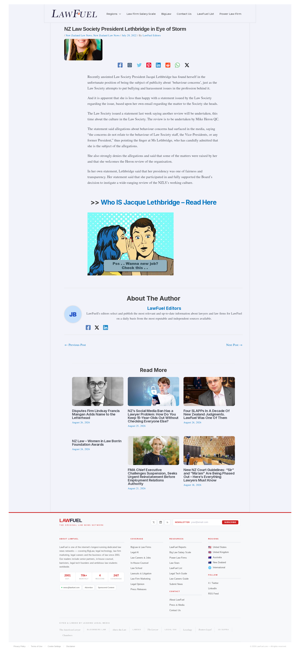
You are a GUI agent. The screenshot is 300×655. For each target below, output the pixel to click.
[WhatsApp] (177, 65)
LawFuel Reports (177, 547)
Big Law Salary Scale (180, 552)
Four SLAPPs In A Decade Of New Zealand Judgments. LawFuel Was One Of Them (207, 414)
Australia (215, 557)
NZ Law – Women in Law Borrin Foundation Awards (96, 443)
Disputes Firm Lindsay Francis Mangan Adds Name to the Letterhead (96, 414)
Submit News (176, 584)
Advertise (89, 587)
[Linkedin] (158, 65)
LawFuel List (175, 568)
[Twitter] (139, 65)
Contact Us (175, 610)
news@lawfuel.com (71, 587)
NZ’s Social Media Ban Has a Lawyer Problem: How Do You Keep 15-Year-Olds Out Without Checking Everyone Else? (153, 416)
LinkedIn (212, 588)
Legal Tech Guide (178, 573)
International (216, 567)
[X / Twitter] (153, 522)
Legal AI (135, 552)
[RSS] (167, 522)
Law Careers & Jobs (141, 557)
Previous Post (75, 345)
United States (217, 547)
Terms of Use (36, 646)
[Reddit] (167, 65)
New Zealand (217, 562)
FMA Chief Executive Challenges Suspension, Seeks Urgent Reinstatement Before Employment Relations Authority (152, 477)
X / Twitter (213, 583)
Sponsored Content (106, 587)
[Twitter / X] (187, 65)
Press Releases (139, 589)
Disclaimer (70, 646)
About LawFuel (176, 599)
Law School (136, 568)
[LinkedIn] (160, 522)
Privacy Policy (20, 646)
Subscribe (230, 522)
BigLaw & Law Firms (141, 547)
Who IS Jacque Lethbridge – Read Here (158, 202)
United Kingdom (218, 552)
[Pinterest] (148, 65)
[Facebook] (120, 65)
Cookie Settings (54, 646)
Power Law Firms (178, 557)
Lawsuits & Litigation (141, 573)
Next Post (234, 345)
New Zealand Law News (79, 35)
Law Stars (174, 563)
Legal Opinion (137, 584)
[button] (119, 13)
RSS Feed (213, 593)
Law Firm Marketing (140, 578)
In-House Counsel (139, 563)
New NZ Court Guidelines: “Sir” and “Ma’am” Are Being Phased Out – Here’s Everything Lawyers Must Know (209, 475)
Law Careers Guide (179, 578)
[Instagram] (129, 65)
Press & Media (176, 605)
